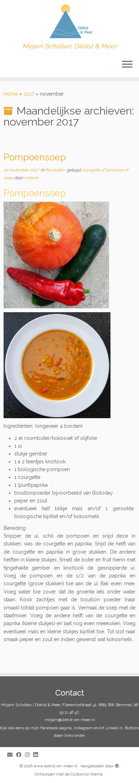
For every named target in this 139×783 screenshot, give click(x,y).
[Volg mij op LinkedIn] (37, 755)
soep (9, 177)
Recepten (55, 169)
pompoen (115, 169)
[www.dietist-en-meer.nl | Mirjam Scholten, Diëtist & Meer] (69, 21)
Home (11, 94)
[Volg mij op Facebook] (20, 755)
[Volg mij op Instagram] (29, 755)
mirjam (31, 177)
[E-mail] (11, 755)
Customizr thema (87, 774)
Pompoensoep (35, 157)
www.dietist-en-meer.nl (55, 766)
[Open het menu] (127, 64)
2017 (29, 94)
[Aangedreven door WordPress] (116, 764)
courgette (92, 169)
